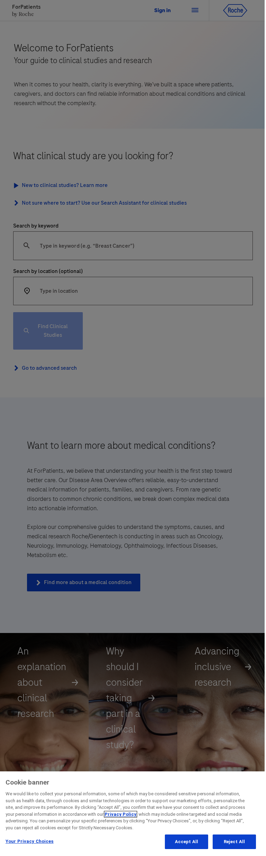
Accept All (186, 841)
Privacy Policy (120, 814)
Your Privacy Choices (30, 841)
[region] (133, 813)
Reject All (234, 841)
